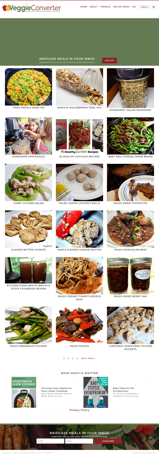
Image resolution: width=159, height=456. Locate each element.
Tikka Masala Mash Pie (28, 107)
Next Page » (88, 358)
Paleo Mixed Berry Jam (130, 296)
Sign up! (109, 60)
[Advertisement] (79, 38)
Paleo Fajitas (79, 346)
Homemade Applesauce (28, 156)
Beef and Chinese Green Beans (130, 156)
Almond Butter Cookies (28, 249)
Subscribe (108, 441)
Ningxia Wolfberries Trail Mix (79, 107)
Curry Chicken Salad (28, 203)
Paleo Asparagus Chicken (28, 346)
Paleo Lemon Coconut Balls (79, 203)
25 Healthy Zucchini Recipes (79, 156)
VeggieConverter (31, 8)
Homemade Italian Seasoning (130, 110)
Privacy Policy (79, 410)
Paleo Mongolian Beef (130, 249)
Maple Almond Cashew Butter (79, 249)
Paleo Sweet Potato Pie (130, 203)
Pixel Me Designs (149, 453)
